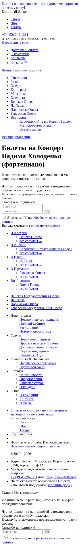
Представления (30, 379)
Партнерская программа (37, 363)
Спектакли (19, 78)
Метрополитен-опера (35, 125)
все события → (30, 241)
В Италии (18, 257)
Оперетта (18, 97)
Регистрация (29, 327)
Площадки (27, 387)
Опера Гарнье (29, 284)
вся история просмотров (44, 225)
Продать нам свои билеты (39, 343)
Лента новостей (31, 375)
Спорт (15, 19)
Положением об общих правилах (36, 446)
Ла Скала (18, 105)
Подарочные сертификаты (39, 319)
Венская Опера (22, 101)
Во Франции (20, 280)
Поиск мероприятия (34, 339)
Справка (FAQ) (30, 355)
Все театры (19, 117)
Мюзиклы (18, 93)
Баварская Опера (23, 113)
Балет (15, 82)
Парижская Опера (24, 109)
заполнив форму (60, 485)
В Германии (20, 269)
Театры (16, 27)
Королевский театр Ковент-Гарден (45, 121)
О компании (20, 54)
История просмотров (35, 331)
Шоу (14, 23)
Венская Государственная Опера (35, 296)
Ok (47, 211)
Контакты (18, 58)
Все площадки (30, 129)
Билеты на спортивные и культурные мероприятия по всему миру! (39, 412)
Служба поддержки (34, 351)
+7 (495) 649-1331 (24, 477)
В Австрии (19, 233)
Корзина (34, 70)
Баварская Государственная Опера (36, 308)
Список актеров (31, 383)
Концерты (18, 90)
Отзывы (19, 63)
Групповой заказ (31, 367)
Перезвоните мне (15, 42)
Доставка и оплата (25, 50)
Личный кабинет (15, 70)
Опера (15, 86)
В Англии (18, 245)
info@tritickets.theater (61, 477)
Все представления (16, 137)
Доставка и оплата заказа (38, 347)
